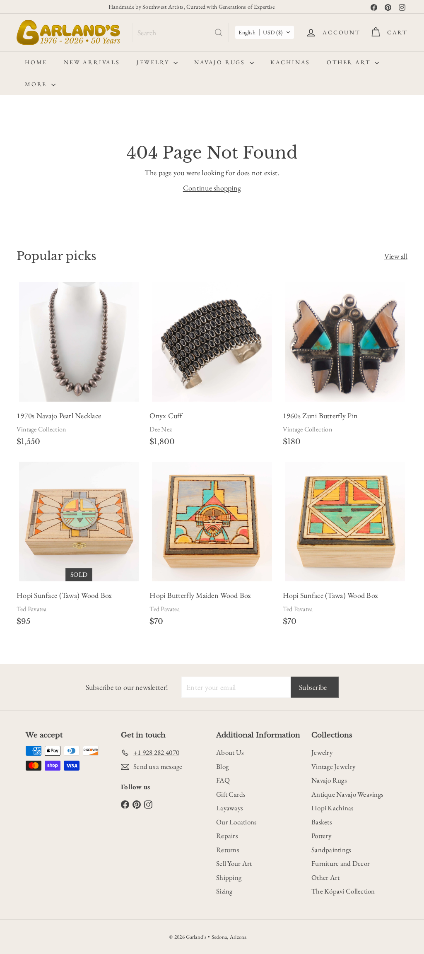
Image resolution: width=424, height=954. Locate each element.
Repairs (227, 835)
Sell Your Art (234, 863)
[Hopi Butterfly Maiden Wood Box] (211, 547)
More (37, 84)
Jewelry (154, 62)
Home (36, 62)
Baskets (321, 821)
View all (395, 256)
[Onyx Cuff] (211, 367)
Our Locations (236, 821)
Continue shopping (212, 188)
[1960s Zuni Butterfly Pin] (345, 367)
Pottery (321, 835)
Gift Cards (231, 794)
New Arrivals (92, 62)
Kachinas (290, 62)
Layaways (229, 807)
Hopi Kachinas (332, 807)
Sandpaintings (331, 849)
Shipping (228, 877)
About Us (229, 752)
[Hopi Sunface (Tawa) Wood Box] (79, 547)
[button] (264, 32)
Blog (222, 766)
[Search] (219, 32)
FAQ (223, 780)
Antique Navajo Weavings (347, 794)
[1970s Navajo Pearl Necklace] (79, 367)
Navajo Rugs (221, 62)
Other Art (350, 62)
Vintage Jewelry (333, 766)
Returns (227, 849)
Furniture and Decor (340, 863)
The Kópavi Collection (343, 891)
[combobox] (180, 32)
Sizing (224, 891)
